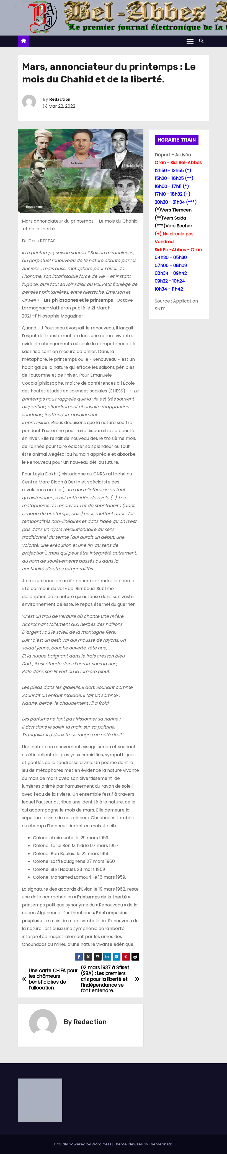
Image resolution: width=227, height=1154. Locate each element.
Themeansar (160, 1144)
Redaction (59, 99)
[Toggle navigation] (190, 41)
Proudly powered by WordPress (83, 1144)
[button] (202, 41)
